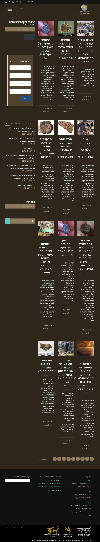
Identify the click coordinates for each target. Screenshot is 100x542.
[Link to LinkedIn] (6, 2)
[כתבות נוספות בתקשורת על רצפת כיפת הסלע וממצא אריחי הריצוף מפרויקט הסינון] (46, 228)
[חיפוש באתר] (21, 9)
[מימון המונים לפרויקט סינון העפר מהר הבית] (66, 228)
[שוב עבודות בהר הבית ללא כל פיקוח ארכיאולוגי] (85, 127)
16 (64, 459)
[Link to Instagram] (17, 2)
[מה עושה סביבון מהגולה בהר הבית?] (46, 348)
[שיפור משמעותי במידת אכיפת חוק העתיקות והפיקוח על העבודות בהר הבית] (66, 348)
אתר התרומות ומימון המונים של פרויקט (49, 487)
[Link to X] (20, 2)
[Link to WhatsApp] (13, 2)
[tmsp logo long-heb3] (84, 9)
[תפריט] (10, 9)
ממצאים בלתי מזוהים (54, 480)
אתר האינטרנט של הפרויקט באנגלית (50, 484)
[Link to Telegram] (9, 2)
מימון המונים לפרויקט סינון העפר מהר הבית (66, 247)
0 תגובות (85, 100)
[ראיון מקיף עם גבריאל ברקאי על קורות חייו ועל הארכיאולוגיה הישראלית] (85, 28)
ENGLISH (30, 2)
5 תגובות (66, 213)
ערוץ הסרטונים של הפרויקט (53, 490)
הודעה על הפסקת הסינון (26, 185)
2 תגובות (46, 211)
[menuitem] (29, 1)
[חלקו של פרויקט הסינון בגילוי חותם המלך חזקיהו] (46, 127)
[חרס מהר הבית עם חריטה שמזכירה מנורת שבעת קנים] (66, 127)
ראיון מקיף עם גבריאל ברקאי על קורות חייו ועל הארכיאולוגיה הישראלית (84, 50)
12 (82, 459)
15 (68, 459)
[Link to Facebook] (24, 2)
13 (78, 459)
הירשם (29, 37)
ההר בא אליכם (29, 148)
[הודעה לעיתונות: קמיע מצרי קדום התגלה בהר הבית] (66, 28)
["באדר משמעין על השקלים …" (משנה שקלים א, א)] (46, 28)
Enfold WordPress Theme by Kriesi (43, 540)
